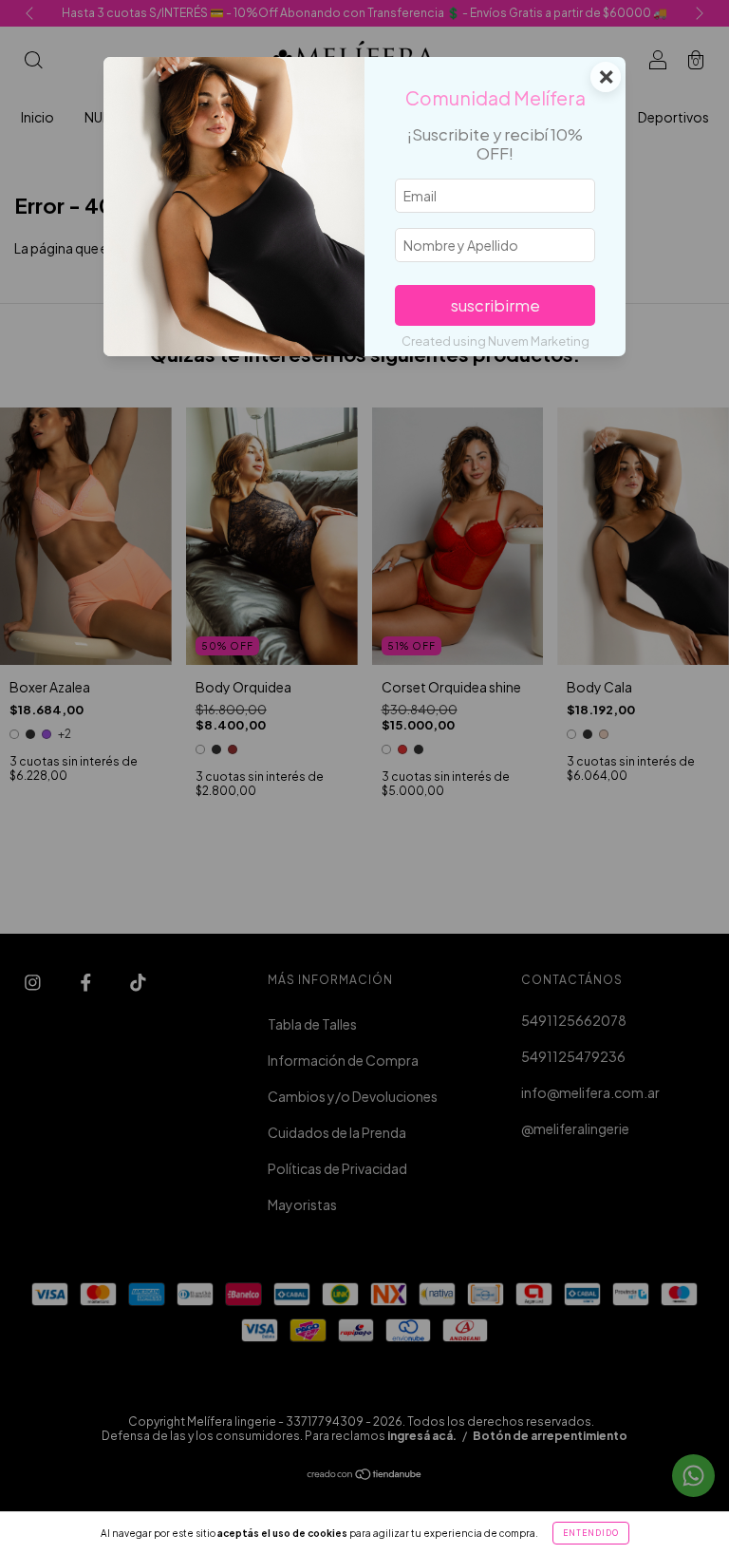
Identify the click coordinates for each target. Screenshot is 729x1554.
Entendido (591, 1533)
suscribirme (495, 305)
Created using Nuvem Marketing (495, 341)
